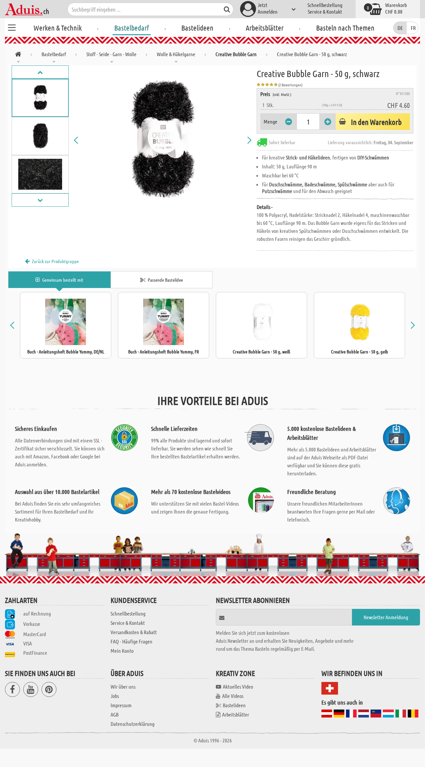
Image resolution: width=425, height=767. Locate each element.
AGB (115, 714)
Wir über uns (123, 686)
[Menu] (11, 26)
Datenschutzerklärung (132, 723)
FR (413, 28)
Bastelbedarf (131, 27)
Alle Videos (232, 696)
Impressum (121, 705)
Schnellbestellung (324, 5)
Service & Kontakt (325, 11)
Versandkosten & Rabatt (134, 632)
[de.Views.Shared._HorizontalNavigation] (18, 55)
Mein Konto (122, 650)
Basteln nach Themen (345, 27)
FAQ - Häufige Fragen (131, 641)
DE (400, 28)
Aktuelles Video (238, 686)
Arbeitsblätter (265, 27)
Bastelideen (197, 27)
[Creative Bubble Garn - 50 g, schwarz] (162, 140)
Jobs (115, 696)
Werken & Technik (58, 27)
